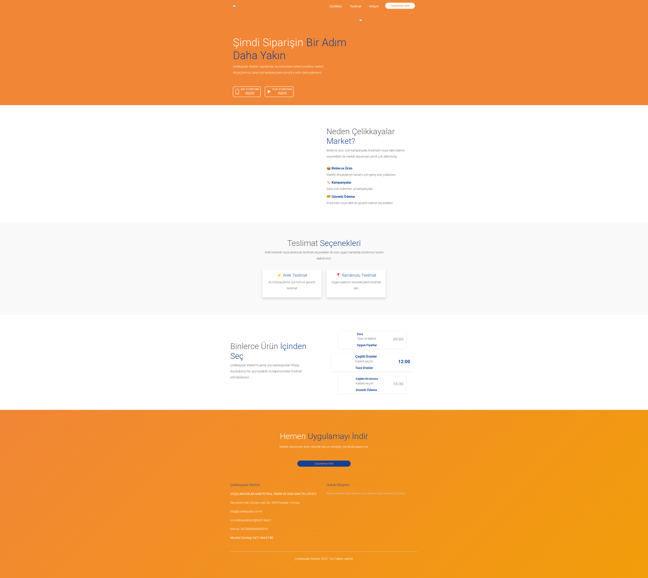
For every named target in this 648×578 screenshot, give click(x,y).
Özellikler (336, 6)
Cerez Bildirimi (368, 493)
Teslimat (355, 6)
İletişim (374, 6)
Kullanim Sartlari (335, 493)
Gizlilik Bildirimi (352, 493)
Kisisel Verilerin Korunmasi (391, 493)
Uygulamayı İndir (400, 5)
